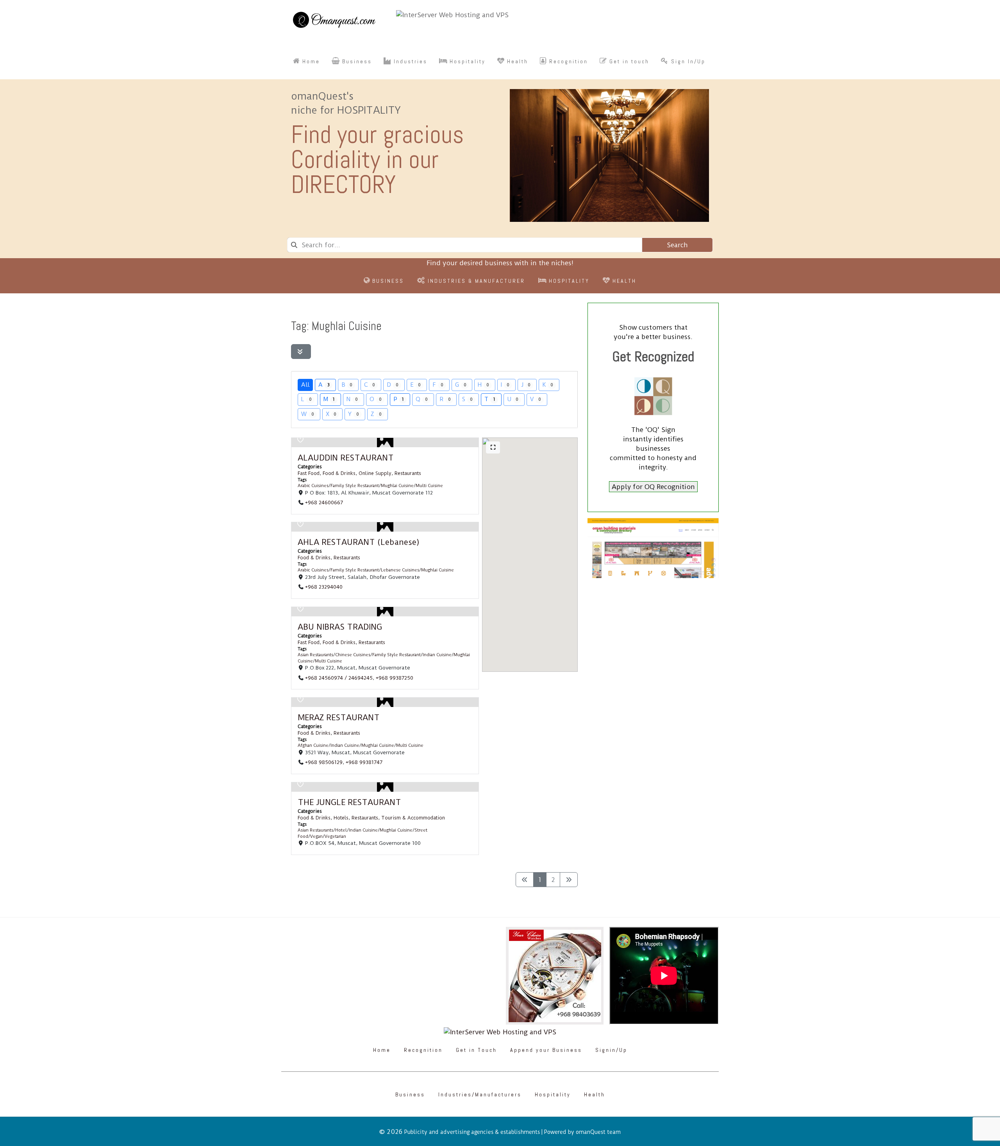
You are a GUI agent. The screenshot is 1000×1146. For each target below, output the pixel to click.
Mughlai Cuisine (397, 485)
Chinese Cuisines (352, 655)
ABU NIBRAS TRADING (340, 627)
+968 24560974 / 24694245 (339, 678)
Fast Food (309, 473)
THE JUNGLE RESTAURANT (349, 802)
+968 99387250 (394, 678)
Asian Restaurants (315, 655)
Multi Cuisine (429, 485)
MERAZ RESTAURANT (339, 717)
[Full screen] (493, 447)
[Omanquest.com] (334, 21)
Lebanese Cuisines (400, 570)
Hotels (341, 818)
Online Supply (375, 473)
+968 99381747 (364, 762)
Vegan (316, 836)
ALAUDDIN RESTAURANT (346, 457)
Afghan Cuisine (313, 745)
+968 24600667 (324, 502)
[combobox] (464, 244)
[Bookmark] (300, 439)
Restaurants (408, 473)
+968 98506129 (324, 762)
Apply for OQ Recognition (653, 487)
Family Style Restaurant (354, 485)
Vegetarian (335, 836)
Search (677, 245)
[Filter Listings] (301, 351)
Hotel (341, 830)
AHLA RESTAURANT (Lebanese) (359, 542)
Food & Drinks (339, 473)
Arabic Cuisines (313, 485)
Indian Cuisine (437, 655)
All (305, 384)
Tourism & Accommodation (413, 818)
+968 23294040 (324, 587)
